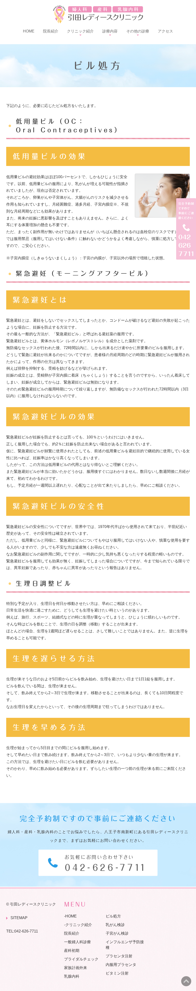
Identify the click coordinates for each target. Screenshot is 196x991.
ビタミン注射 (117, 973)
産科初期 (71, 950)
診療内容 (110, 31)
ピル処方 (113, 916)
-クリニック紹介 (78, 925)
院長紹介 (50, 31)
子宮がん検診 (117, 933)
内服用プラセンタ (121, 964)
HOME (28, 31)
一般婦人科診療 (77, 942)
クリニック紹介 (80, 31)
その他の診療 (137, 31)
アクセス (165, 31)
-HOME (70, 916)
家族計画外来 (75, 967)
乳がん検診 (115, 925)
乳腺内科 (71, 976)
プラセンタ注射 (119, 956)
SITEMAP (19, 918)
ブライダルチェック (81, 959)
